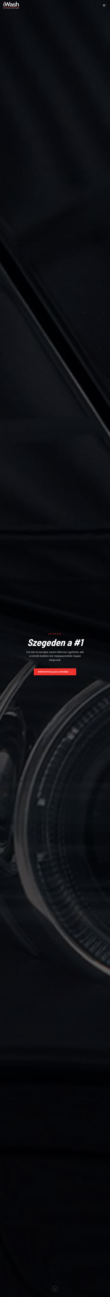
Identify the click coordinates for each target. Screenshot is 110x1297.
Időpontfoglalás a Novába (55, 672)
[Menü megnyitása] (104, 5)
